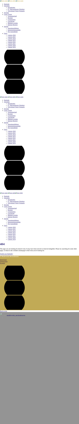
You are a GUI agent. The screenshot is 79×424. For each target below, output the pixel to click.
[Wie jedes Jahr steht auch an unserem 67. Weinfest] (39, 407)
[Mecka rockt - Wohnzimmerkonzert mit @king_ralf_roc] (39, 348)
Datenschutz (4, 261)
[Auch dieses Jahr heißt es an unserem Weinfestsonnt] (39, 394)
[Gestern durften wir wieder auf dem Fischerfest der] (39, 340)
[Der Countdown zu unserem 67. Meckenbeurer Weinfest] (39, 371)
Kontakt (2, 263)
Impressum (3, 260)
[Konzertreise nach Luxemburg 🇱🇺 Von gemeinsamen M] (39, 358)
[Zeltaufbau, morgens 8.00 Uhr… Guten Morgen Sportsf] (39, 323)
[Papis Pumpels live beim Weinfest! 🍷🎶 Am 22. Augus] (39, 418)
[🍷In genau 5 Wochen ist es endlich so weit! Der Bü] (39, 384)
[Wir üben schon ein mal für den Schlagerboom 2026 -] (39, 332)
